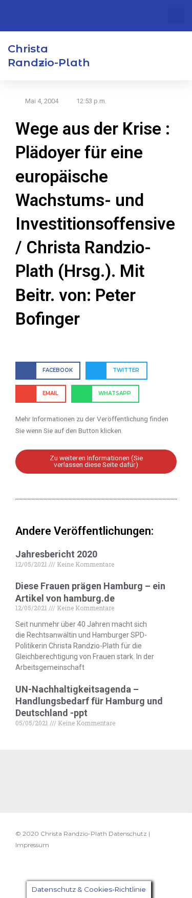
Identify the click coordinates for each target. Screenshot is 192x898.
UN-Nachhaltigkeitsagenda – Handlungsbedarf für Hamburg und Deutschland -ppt (89, 701)
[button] (176, 16)
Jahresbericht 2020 (56, 554)
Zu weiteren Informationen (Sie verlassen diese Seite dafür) (96, 461)
